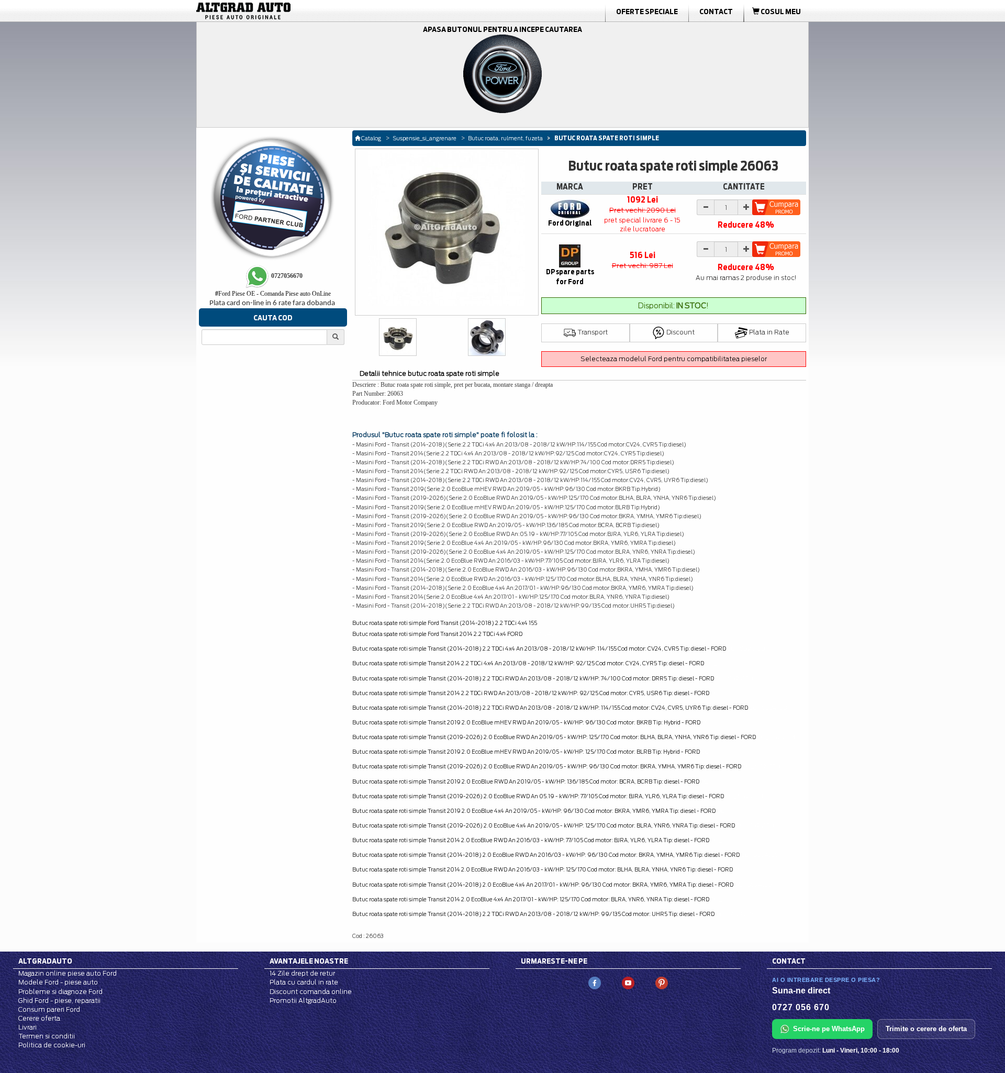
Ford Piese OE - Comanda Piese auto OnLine (273, 293)
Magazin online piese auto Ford (67, 973)
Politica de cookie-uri (51, 1045)
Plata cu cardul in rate (304, 982)
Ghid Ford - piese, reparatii (59, 1000)
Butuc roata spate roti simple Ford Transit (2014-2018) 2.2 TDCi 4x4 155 (444, 623)
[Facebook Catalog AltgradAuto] (594, 983)
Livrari (27, 1027)
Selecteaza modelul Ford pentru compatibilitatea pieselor (673, 359)
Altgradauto (45, 961)
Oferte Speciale (647, 11)
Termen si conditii (46, 1036)
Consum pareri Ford (49, 1009)
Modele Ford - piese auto (58, 982)
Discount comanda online (311, 992)
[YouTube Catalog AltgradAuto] (628, 983)
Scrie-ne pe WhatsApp (829, 1029)
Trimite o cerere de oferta (926, 1029)
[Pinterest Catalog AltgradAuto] (661, 983)
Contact (716, 11)
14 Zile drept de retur (302, 973)
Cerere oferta (39, 1018)
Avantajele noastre (309, 961)
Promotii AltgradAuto (303, 1000)
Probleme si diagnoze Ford (60, 992)
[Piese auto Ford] (293, 11)
